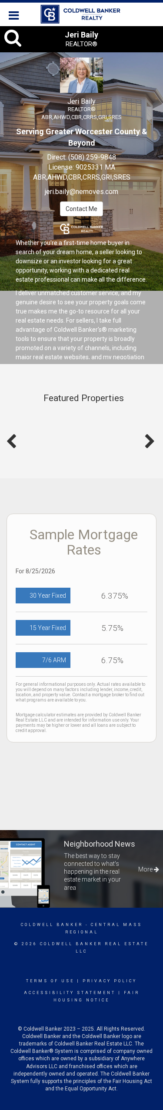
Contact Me (81, 208)
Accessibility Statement (70, 993)
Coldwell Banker (52, 925)
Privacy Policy (110, 981)
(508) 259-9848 (92, 157)
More (146, 869)
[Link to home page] (81, 14)
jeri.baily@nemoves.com (81, 191)
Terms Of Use (50, 981)
